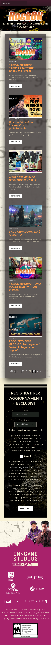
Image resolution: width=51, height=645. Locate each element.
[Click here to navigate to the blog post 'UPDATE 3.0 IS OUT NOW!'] (25, 216)
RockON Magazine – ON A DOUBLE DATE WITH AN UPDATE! (25, 287)
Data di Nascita (25, 420)
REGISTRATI (25, 509)
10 (23, 371)
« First (12, 371)
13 (34, 371)
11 (26, 371)
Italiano (6, 4)
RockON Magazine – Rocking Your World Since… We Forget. (21, 68)
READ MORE (15, 86)
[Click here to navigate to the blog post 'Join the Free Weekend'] (25, 106)
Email (25, 411)
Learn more (37, 498)
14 (37, 371)
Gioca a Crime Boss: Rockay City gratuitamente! (21, 125)
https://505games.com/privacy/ (25, 468)
